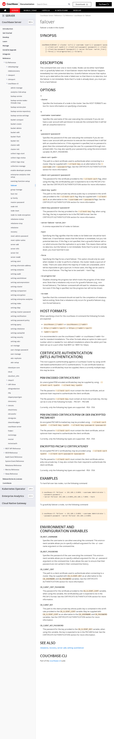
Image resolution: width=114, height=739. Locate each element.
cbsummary (12, 410)
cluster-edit (15, 145)
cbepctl (11, 380)
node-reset (15, 211)
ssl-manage (15, 345)
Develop (77, 10)
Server (15, 10)
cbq (9, 393)
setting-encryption (18, 295)
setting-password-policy (20, 320)
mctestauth (12, 443)
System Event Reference (14, 461)
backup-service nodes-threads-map (19, 101)
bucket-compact (17, 120)
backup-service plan (18, 107)
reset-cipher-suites (18, 240)
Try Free (102, 4)
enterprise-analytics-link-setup (20, 175)
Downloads (81, 4)
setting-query (16, 324)
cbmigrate (12, 418)
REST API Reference (13, 448)
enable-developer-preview (21, 170)
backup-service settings (20, 115)
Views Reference (11, 474)
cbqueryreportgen (15, 397)
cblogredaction (14, 388)
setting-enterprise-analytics (22, 299)
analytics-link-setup (18, 92)
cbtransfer (12, 414)
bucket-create (16, 124)
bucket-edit (15, 132)
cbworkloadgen (14, 422)
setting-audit (16, 274)
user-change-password (19, 350)
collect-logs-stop (17, 162)
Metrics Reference (12, 469)
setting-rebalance (18, 329)
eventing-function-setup (20, 181)
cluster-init (15, 149)
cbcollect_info (13, 376)
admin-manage (16, 88)
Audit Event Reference (13, 457)
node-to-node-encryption (20, 215)
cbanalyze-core (14, 367)
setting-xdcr (15, 341)
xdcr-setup (15, 362)
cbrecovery (12, 401)
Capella (46, 10)
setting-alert (16, 261)
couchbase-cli (13, 83)
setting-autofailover (18, 278)
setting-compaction (18, 291)
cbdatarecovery (14, 71)
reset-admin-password (19, 236)
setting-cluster (16, 286)
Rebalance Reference (13, 465)
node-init (14, 206)
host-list (14, 194)
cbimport (11, 79)
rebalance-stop (16, 223)
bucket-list (15, 141)
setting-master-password (21, 312)
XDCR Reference (11, 453)
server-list (15, 253)
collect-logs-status (18, 158)
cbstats (11, 405)
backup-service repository (20, 111)
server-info (15, 248)
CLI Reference (10, 62)
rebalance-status (17, 219)
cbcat (10, 372)
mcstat (11, 439)
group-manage (16, 189)
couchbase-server (14, 426)
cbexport (11, 75)
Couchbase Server (46, 15)
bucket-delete (16, 128)
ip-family (14, 198)
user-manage (16, 354)
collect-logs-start (18, 153)
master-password (17, 202)
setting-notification (18, 316)
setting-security (17, 337)
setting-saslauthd (17, 333)
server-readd (15, 257)
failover (14, 185)
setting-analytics (17, 270)
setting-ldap (15, 307)
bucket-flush (15, 136)
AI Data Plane (61, 10)
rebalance (14, 227)
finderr (10, 431)
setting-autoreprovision (20, 282)
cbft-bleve (12, 384)
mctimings (12, 435)
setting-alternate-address (21, 265)
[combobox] (52, 4)
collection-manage (18, 166)
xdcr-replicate (16, 358)
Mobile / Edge (30, 10)
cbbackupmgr (13, 67)
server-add (15, 244)
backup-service (16, 96)
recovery (14, 232)
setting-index (16, 303)
